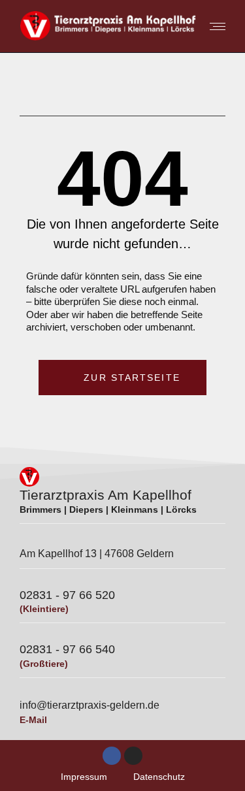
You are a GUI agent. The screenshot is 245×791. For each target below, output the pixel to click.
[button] (35, 22)
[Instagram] (133, 756)
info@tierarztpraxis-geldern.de (89, 705)
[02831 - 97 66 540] (26, 636)
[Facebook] (112, 756)
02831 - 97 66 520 (67, 595)
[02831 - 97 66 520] (26, 582)
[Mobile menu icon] (214, 26)
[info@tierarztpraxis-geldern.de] (26, 691)
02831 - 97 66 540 (67, 649)
